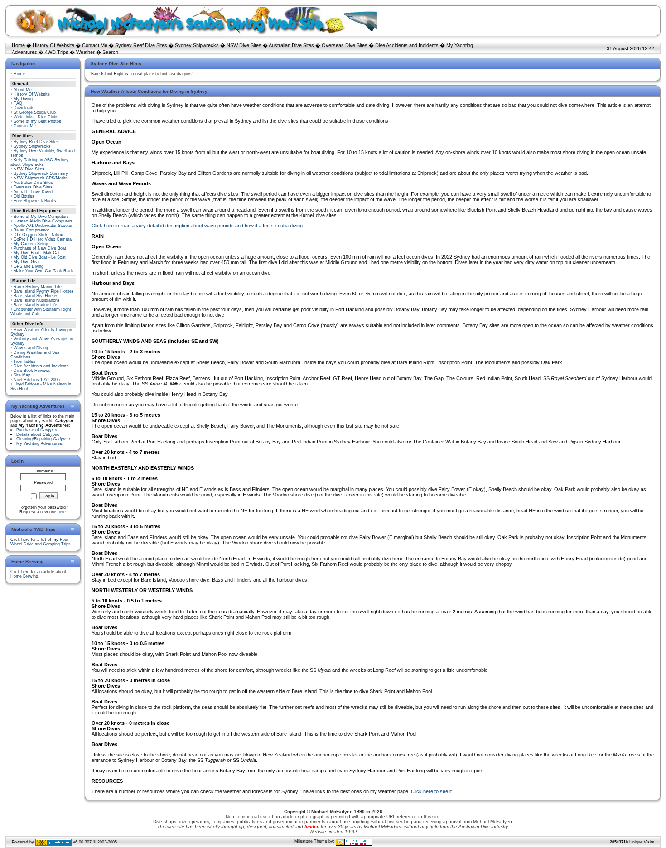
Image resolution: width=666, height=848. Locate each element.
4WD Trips (56, 52)
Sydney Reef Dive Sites (141, 45)
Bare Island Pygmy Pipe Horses (44, 291)
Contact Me (94, 45)
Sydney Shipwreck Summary (41, 173)
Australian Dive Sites (291, 45)
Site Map (22, 375)
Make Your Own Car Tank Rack (43, 271)
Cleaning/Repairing (43, 439)
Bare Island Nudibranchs (37, 300)
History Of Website (53, 45)
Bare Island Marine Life (35, 305)
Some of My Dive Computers (41, 216)
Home (18, 45)
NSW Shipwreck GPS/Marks (41, 178)
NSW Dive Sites (244, 45)
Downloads (24, 108)
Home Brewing (24, 576)
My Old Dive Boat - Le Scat (40, 257)
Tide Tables (24, 361)
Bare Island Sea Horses (36, 296)
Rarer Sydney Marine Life (38, 286)
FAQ (18, 103)
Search (110, 52)
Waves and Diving (31, 348)
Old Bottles (24, 196)
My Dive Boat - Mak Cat (37, 253)
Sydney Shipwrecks (197, 45)
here (62, 512)
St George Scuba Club (35, 112)
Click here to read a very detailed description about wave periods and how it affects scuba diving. (198, 225)
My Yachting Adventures (39, 443)
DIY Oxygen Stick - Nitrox (38, 234)
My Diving (23, 98)
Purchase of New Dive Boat (40, 248)
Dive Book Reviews (32, 370)
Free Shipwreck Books (35, 200)
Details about (37, 434)
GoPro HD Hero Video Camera (43, 239)
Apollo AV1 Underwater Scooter (43, 225)
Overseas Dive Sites (344, 45)
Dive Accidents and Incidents (407, 45)
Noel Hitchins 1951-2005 (37, 379)
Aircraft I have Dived (33, 191)
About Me (23, 89)
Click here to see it (431, 791)
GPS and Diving (28, 266)
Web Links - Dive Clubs (36, 117)
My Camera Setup (31, 243)
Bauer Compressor (31, 230)
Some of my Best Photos (37, 121)
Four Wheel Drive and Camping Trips (40, 541)
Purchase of (36, 430)
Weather (85, 52)
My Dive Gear (27, 262)
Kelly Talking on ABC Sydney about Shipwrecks (39, 162)
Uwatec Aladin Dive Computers (43, 221)
